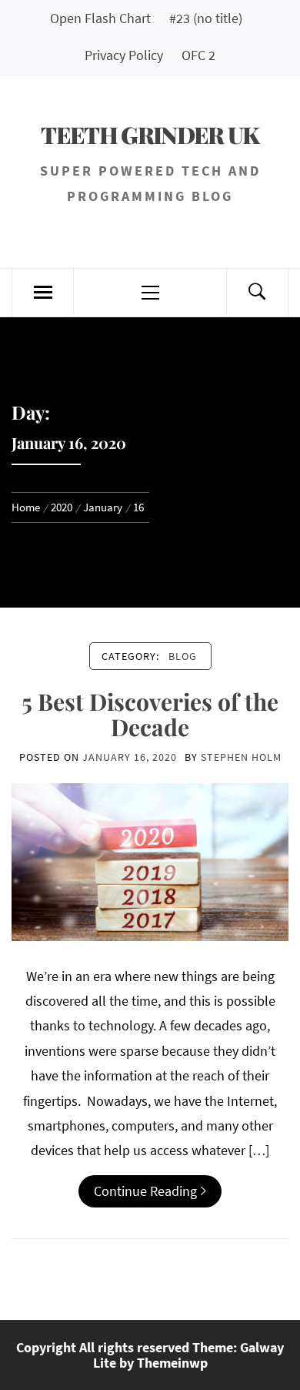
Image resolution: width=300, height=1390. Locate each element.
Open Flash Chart (100, 18)
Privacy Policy (124, 55)
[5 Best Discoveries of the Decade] (150, 860)
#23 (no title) (205, 18)
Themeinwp (172, 1363)
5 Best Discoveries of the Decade (150, 714)
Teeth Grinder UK (150, 134)
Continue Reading (145, 1191)
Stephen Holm (241, 757)
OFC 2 (198, 55)
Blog (182, 656)
